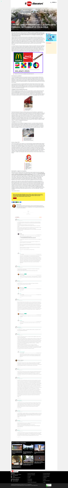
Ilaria (23, 254)
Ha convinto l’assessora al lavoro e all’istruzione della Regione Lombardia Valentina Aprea (28, 174)
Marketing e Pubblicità (31, 474)
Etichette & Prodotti (46, 474)
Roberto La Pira (22, 287)
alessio (23, 288)
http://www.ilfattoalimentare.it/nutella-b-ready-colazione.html (28, 237)
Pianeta (44, 479)
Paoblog (21, 233)
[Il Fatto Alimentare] (34, 3)
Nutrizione (45, 477)
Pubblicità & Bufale (46, 476)
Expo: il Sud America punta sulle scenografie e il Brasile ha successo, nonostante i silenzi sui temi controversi (28, 452)
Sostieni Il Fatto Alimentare (32, 482)
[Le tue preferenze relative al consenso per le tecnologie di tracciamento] (1, 1)
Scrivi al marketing (16, 480)
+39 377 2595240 (15, 481)
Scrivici (14, 476)
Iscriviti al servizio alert (31, 473)
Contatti (29, 477)
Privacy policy (30, 479)
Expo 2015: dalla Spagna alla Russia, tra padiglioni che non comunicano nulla (39, 453)
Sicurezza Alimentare (46, 473)
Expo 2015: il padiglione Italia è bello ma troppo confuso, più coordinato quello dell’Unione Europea (28, 464)
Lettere (44, 482)
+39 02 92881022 (15, 475)
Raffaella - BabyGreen (20, 360)
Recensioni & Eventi (46, 480)
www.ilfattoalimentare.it (16, 477)
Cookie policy (30, 480)
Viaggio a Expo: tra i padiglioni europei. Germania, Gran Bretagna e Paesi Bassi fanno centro (39, 462)
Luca (23, 314)
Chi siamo (29, 476)
